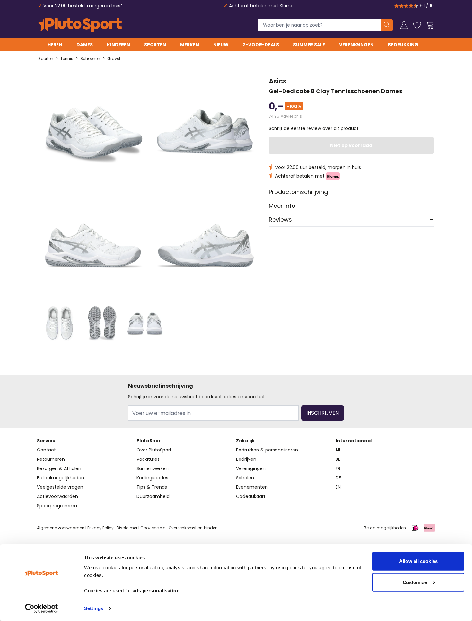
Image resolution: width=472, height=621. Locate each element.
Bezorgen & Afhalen (59, 468)
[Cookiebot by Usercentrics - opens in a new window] (41, 608)
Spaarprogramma (57, 506)
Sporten (155, 44)
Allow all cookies (418, 561)
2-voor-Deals (261, 44)
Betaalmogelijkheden (60, 478)
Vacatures (148, 459)
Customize (415, 582)
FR (338, 468)
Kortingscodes (152, 478)
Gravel (113, 58)
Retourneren (51, 459)
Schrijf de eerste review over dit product (314, 128)
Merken (189, 44)
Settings (93, 608)
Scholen (245, 478)
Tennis (66, 58)
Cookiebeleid (153, 527)
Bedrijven (246, 459)
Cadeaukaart (251, 496)
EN (338, 487)
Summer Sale (309, 44)
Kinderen (118, 44)
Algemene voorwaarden (60, 527)
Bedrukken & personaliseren (267, 450)
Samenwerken (152, 468)
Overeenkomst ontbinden (193, 527)
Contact (46, 450)
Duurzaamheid (153, 496)
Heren (55, 44)
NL (338, 450)
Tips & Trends (151, 487)
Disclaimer (127, 527)
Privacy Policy (100, 527)
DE (338, 478)
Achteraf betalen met (300, 176)
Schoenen (90, 58)
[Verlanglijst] (417, 25)
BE (338, 459)
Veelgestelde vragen (60, 487)
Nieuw (221, 44)
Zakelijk (245, 440)
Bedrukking (403, 44)
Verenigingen (356, 44)
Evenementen (252, 487)
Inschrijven (322, 412)
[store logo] (80, 25)
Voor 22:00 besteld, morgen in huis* (83, 6)
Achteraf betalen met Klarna (261, 6)
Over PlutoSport (154, 450)
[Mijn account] (404, 25)
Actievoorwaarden (57, 496)
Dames (84, 44)
